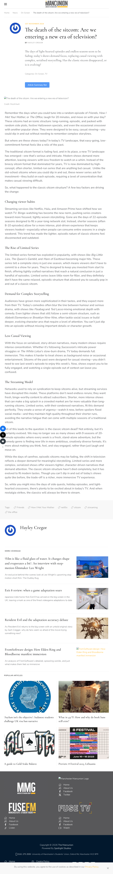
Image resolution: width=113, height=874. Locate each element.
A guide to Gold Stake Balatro (20, 764)
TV (46, 74)
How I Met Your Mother (42, 507)
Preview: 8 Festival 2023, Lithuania (77, 764)
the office (12, 512)
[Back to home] (56, 4)
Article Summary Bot (37, 85)
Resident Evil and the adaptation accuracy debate (36, 620)
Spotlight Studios (62, 848)
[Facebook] (3, 428)
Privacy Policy (91, 866)
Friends (20, 507)
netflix (64, 507)
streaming (93, 507)
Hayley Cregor (35, 43)
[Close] (108, 868)
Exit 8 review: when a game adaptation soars (33, 590)
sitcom (77, 507)
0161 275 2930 (24, 854)
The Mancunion (65, 845)
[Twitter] (3, 435)
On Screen (39, 74)
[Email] (3, 441)
